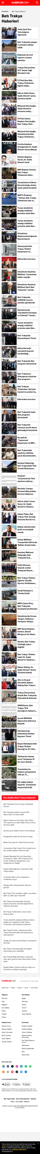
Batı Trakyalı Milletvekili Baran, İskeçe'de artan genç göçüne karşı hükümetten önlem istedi (19, 959)
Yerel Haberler (26, 1014)
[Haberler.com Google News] (3, 1066)
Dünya (4, 1017)
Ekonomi (4, 998)
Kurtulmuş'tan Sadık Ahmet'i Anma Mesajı (19, 831)
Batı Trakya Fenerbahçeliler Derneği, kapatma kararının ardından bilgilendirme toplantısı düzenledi (18, 903)
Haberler (5, 995)
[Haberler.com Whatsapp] (26, 1066)
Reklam (13, 987)
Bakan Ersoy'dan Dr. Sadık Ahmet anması (18, 842)
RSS (23, 1051)
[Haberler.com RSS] (3, 1072)
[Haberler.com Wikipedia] (8, 1072)
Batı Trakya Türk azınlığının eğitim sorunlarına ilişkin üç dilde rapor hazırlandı (19, 894)
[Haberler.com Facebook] (8, 1066)
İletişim (20, 987)
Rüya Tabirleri (6, 1038)
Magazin (4, 1004)
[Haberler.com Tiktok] (17, 1072)
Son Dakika (5, 1008)
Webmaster (25, 1045)
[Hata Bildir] (20, 1106)
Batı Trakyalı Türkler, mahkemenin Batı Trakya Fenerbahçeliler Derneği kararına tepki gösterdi (18, 932)
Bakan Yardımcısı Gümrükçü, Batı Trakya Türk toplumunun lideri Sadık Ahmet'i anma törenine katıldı (19, 822)
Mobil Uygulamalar (28, 1048)
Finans (24, 1004)
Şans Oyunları (6, 1035)
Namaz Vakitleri (7, 1029)
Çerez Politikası (27, 1032)
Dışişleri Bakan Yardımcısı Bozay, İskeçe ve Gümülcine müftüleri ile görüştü (19, 968)
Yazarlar (24, 1011)
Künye (26, 987)
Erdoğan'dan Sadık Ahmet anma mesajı (17, 836)
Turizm (24, 1008)
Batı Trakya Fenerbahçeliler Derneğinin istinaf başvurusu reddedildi (17, 950)
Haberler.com (6, 1022)
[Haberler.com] (9, 981)
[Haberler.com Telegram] (21, 1072)
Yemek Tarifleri (7, 1042)
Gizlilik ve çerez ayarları (9, 1106)
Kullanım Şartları (27, 1026)
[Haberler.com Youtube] (12, 1072)
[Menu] (3, 2)
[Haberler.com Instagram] (17, 1066)
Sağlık (24, 998)
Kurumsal (25, 1022)
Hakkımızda (5, 987)
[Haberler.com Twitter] (12, 1066)
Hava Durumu (6, 1026)
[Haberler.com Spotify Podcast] (30, 1066)
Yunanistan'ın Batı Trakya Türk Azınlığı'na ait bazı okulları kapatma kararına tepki (19, 849)
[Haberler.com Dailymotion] (26, 1072)
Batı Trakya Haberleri (18, 11)
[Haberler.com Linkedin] (21, 1066)
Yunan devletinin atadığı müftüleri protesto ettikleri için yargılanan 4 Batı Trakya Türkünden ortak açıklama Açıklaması (19, 922)
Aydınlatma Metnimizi (19, 1149)
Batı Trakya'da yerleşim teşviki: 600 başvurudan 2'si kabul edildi (16, 813)
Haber (13, 1101)
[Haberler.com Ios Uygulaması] (6, 1084)
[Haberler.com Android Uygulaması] (16, 1084)
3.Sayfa (4, 1014)
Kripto (4, 1011)
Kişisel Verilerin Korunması (27, 1036)
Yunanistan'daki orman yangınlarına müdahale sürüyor (16, 878)
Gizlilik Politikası (27, 1029)
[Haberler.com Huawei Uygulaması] (26, 1084)
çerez (4, 1146)
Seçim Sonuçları (7, 1032)
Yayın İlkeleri (34, 987)
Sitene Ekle (25, 1055)
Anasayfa (5, 11)
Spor (3, 1001)
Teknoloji (25, 1001)
